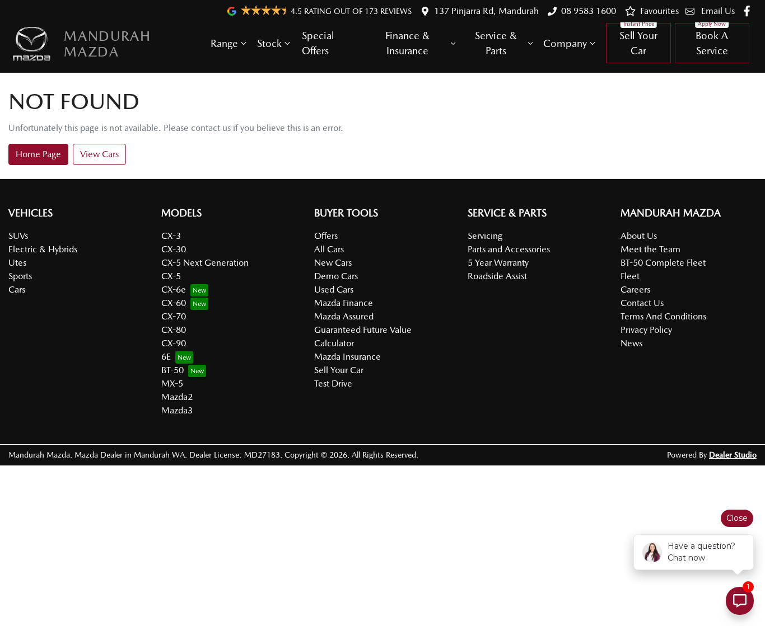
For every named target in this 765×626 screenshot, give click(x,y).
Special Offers (318, 43)
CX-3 (171, 235)
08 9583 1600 (588, 11)
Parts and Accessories (509, 249)
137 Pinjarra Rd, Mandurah (486, 11)
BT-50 (172, 370)
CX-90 (173, 343)
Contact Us (642, 303)
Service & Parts (496, 43)
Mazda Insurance (347, 356)
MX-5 (172, 383)
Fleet (630, 276)
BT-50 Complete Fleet (663, 262)
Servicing (485, 235)
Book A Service (712, 43)
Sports (20, 276)
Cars (16, 289)
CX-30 (173, 249)
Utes (17, 262)
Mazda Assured (344, 316)
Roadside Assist (497, 276)
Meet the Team (650, 249)
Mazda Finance (343, 303)
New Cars (333, 262)
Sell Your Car (638, 43)
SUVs (18, 235)
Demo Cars (336, 276)
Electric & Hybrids (42, 249)
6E (166, 356)
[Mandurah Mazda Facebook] (749, 11)
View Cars (99, 154)
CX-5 (171, 276)
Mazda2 (177, 397)
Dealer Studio (733, 454)
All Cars (329, 249)
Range (224, 43)
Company (565, 43)
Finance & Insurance (407, 43)
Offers (326, 235)
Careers (635, 289)
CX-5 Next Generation (205, 262)
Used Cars (333, 289)
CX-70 (173, 316)
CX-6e (173, 289)
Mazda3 (177, 410)
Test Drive (333, 383)
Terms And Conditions (663, 316)
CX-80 (173, 329)
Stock (269, 43)
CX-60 (173, 303)
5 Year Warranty (498, 262)
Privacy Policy (646, 329)
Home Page (38, 154)
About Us (639, 235)
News (631, 343)
